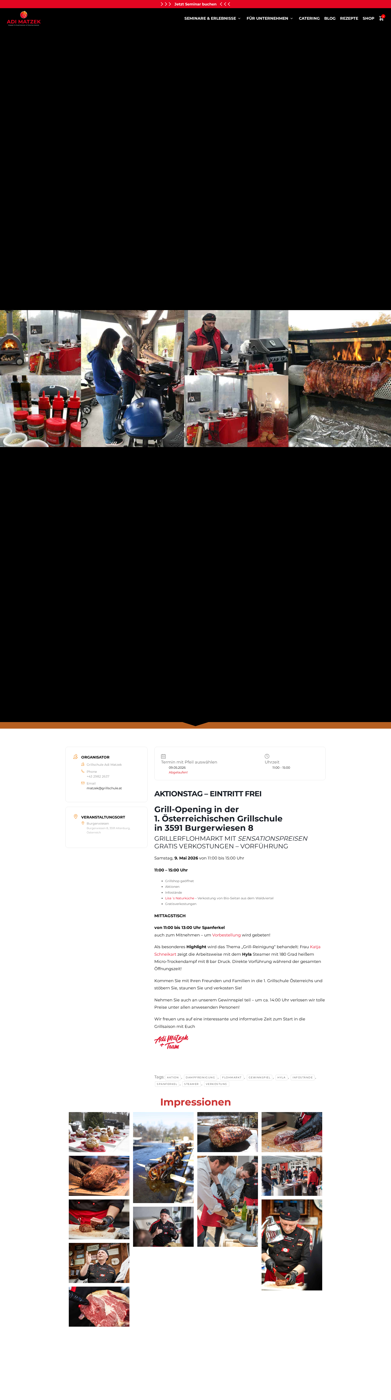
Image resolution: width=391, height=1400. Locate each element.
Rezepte (349, 18)
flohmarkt (232, 1077)
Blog (330, 18)
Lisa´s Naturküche (179, 898)
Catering (309, 18)
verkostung (216, 1084)
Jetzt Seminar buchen (195, 4)
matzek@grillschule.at (104, 788)
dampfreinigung (200, 1077)
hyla (281, 1077)
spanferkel (167, 1084)
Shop (368, 18)
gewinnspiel (260, 1077)
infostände (303, 1077)
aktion (173, 1077)
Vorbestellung (226, 935)
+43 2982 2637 (98, 776)
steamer (191, 1084)
